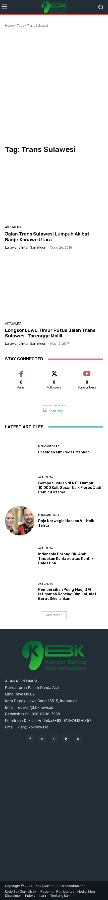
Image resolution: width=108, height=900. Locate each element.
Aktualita (13, 227)
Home (9, 25)
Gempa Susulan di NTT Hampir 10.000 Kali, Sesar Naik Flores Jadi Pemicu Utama (69, 487)
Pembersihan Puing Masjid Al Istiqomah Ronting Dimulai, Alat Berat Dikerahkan (67, 594)
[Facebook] (30, 739)
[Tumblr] (66, 739)
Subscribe (87, 371)
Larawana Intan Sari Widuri (25, 247)
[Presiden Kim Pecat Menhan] (19, 449)
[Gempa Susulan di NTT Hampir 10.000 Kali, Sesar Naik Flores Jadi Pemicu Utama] (19, 485)
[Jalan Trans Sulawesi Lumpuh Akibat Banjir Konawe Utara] (54, 191)
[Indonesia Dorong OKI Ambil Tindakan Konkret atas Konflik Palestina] (19, 556)
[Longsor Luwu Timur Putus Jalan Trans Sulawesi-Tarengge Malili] (54, 287)
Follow (54, 371)
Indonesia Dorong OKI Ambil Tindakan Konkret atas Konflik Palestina (65, 558)
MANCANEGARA (48, 446)
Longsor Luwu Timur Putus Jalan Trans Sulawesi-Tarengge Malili (50, 333)
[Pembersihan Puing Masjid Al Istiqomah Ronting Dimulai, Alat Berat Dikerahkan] (19, 591)
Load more (52, 615)
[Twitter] (78, 739)
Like (21, 371)
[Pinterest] (54, 739)
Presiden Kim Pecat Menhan (64, 452)
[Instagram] (42, 739)
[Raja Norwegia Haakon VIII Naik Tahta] (19, 520)
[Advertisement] (54, 87)
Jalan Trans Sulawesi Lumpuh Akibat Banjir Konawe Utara (47, 237)
